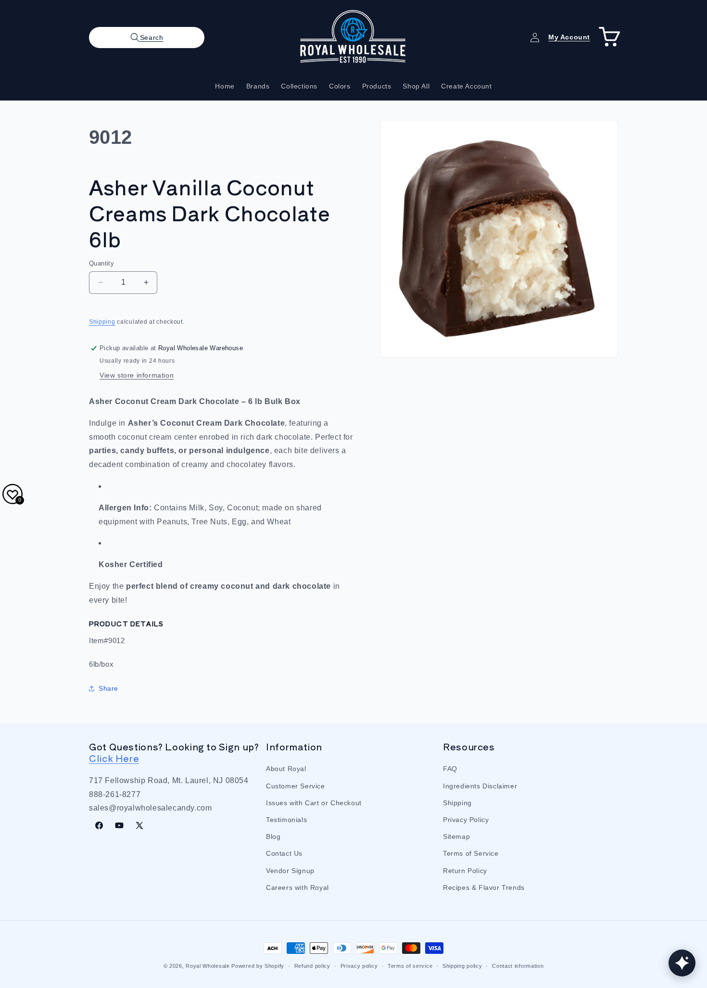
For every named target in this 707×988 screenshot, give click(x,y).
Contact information (517, 966)
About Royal (286, 769)
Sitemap (456, 836)
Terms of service (410, 966)
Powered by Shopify (257, 966)
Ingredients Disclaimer (480, 786)
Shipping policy (462, 966)
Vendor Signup (290, 870)
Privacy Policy (466, 819)
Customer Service (295, 786)
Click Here (114, 757)
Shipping (102, 321)
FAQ (450, 769)
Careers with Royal (297, 887)
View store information (137, 375)
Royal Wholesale (208, 966)
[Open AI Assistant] (682, 963)
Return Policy (465, 870)
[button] (146, 37)
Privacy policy (359, 966)
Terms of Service (471, 853)
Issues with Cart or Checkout (314, 803)
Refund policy (312, 966)
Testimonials (286, 819)
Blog (273, 836)
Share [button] (108, 688)
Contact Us (284, 853)
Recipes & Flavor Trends (484, 887)
